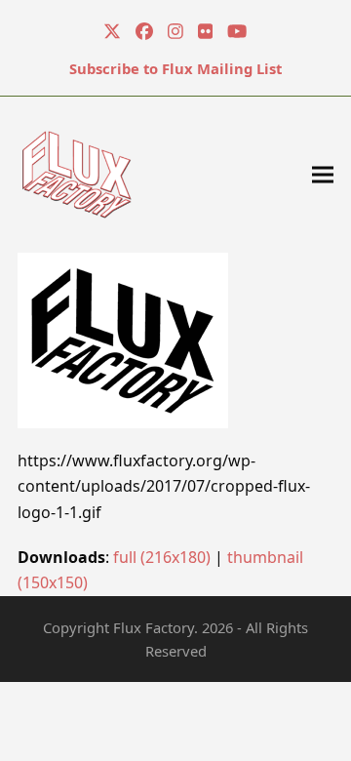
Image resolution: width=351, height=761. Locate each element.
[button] (322, 174)
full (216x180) (162, 557)
